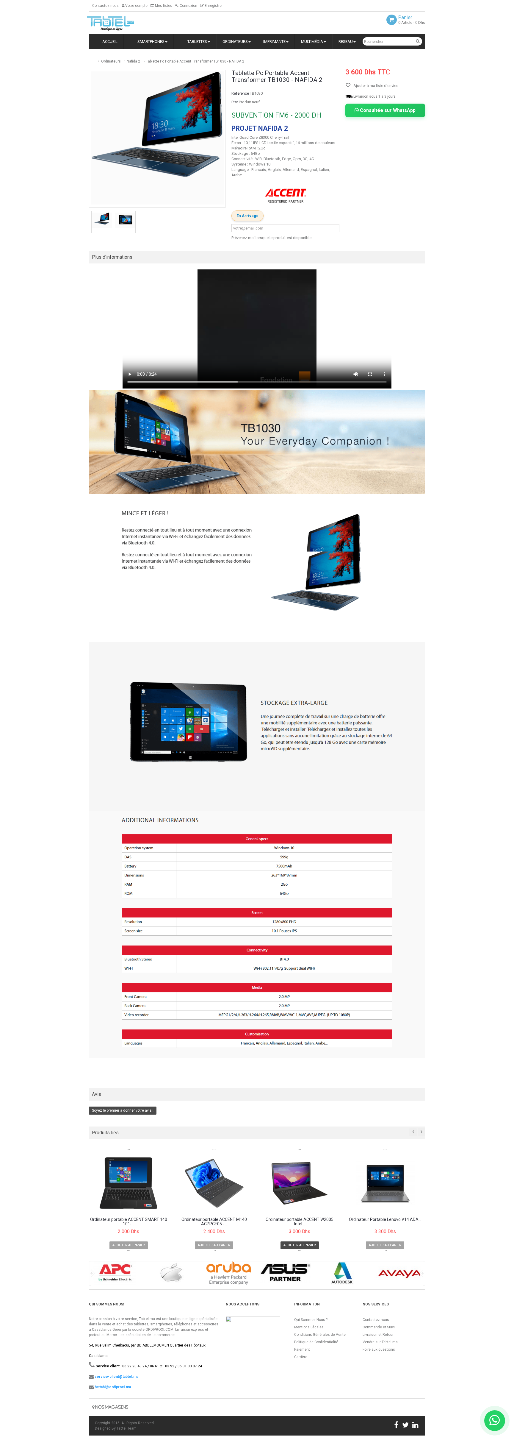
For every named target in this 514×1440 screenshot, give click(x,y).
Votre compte (136, 6)
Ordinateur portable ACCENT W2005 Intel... (299, 1221)
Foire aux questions (379, 1349)
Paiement (302, 1349)
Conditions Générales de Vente (320, 1335)
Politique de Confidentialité (316, 1342)
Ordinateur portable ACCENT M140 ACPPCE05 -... (214, 1221)
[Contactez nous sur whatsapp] (494, 1420)
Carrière (300, 1357)
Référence (240, 93)
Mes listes (163, 6)
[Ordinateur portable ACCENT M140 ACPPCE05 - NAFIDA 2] (214, 1183)
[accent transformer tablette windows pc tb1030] (102, 220)
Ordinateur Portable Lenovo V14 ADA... (385, 1219)
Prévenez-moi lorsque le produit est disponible (271, 237)
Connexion (188, 6)
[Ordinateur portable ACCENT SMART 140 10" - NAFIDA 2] (128, 1183)
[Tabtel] (118, 23)
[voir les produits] (114, 1275)
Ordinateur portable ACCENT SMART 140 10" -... (128, 1221)
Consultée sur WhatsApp (387, 110)
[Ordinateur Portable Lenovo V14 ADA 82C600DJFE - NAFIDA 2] (385, 1183)
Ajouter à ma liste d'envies (375, 85)
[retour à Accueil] (91, 59)
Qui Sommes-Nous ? (310, 1320)
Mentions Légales (309, 1327)
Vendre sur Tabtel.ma (380, 1342)
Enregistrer (213, 6)
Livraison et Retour (378, 1335)
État (234, 102)
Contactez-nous (105, 6)
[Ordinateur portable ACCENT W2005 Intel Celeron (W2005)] (299, 1183)
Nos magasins (111, 1407)
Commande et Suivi (379, 1327)
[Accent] (285, 196)
